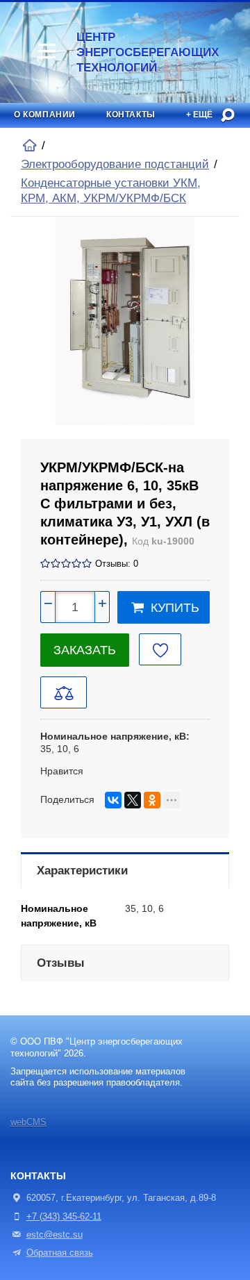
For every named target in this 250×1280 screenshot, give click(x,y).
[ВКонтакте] (113, 800)
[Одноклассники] (152, 800)
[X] (132, 800)
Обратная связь (59, 1253)
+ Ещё (199, 114)
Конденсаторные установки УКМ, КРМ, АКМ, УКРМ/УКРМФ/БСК (111, 190)
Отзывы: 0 (116, 564)
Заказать (84, 650)
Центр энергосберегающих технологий (123, 52)
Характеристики (82, 870)
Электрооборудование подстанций (115, 164)
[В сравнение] (63, 692)
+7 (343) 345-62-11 (63, 1217)
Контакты (131, 114)
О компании (45, 114)
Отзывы (61, 963)
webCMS (28, 1122)
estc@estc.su (54, 1235)
